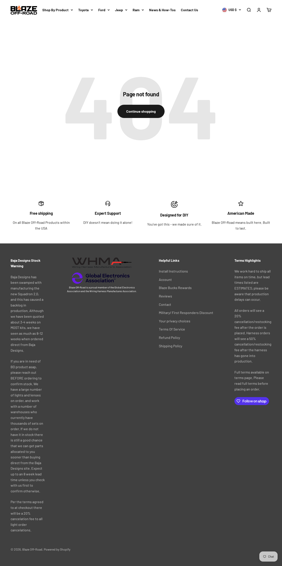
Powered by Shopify (57, 549)
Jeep (119, 10)
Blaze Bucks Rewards (175, 288)
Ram (136, 10)
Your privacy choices (174, 321)
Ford (101, 10)
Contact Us (189, 10)
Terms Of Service (172, 329)
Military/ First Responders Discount (186, 312)
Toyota (83, 10)
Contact (165, 304)
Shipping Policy (170, 346)
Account (165, 279)
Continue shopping (141, 111)
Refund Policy (169, 337)
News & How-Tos (162, 10)
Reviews (165, 296)
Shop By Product (55, 10)
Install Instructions (173, 271)
